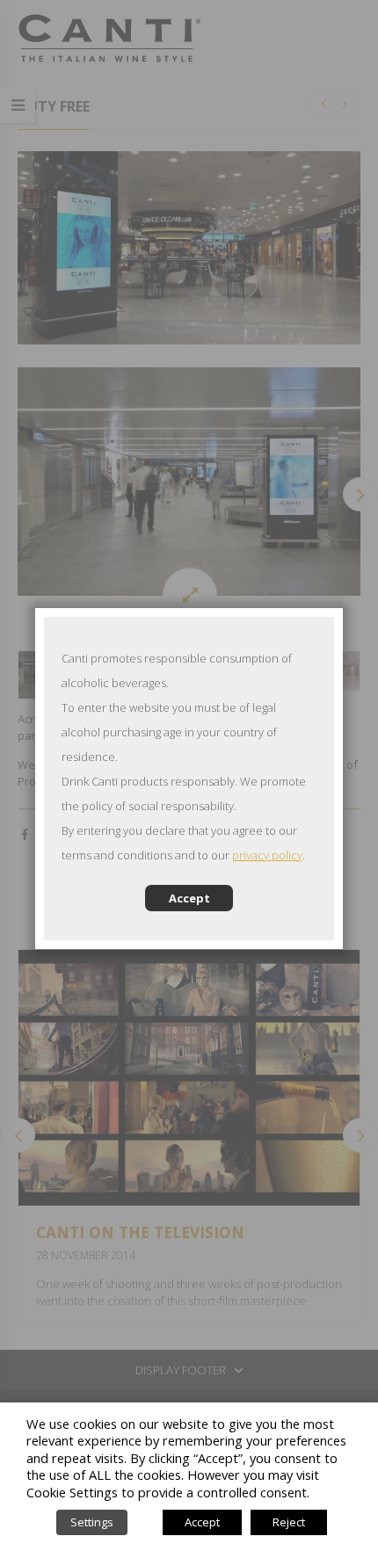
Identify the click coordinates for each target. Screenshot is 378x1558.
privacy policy (267, 855)
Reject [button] (289, 1522)
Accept (189, 898)
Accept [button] (202, 1522)
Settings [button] (91, 1522)
